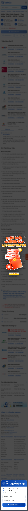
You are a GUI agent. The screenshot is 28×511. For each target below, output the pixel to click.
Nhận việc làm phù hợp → (14, 504)
